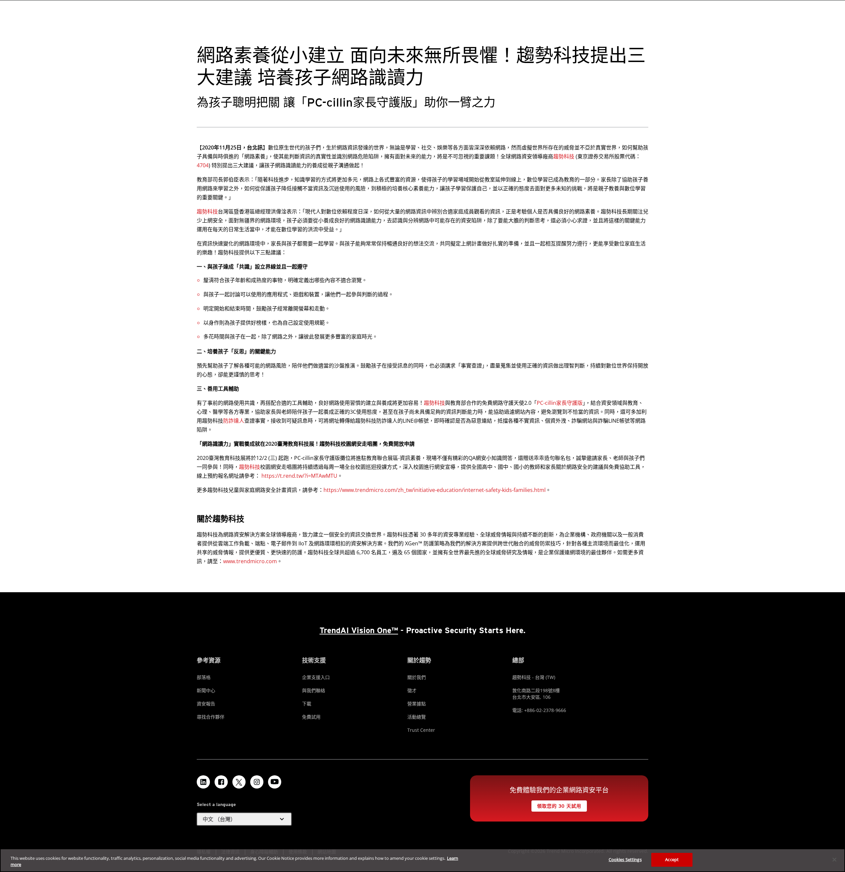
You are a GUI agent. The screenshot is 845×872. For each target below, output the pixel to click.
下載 (306, 703)
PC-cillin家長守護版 (560, 402)
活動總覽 (416, 717)
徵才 (412, 690)
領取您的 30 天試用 (559, 806)
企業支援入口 (316, 677)
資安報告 (206, 703)
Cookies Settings (625, 859)
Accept (672, 859)
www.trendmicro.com (250, 561)
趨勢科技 (563, 156)
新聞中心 (206, 690)
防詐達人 (233, 420)
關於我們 (416, 677)
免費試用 (311, 717)
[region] (422, 860)
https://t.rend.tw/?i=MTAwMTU (299, 475)
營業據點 (416, 703)
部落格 (204, 677)
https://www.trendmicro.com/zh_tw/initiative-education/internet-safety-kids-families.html (434, 490)
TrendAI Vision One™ (359, 630)
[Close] (834, 859)
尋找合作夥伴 (210, 717)
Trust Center (421, 730)
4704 (203, 165)
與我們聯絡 (313, 690)
